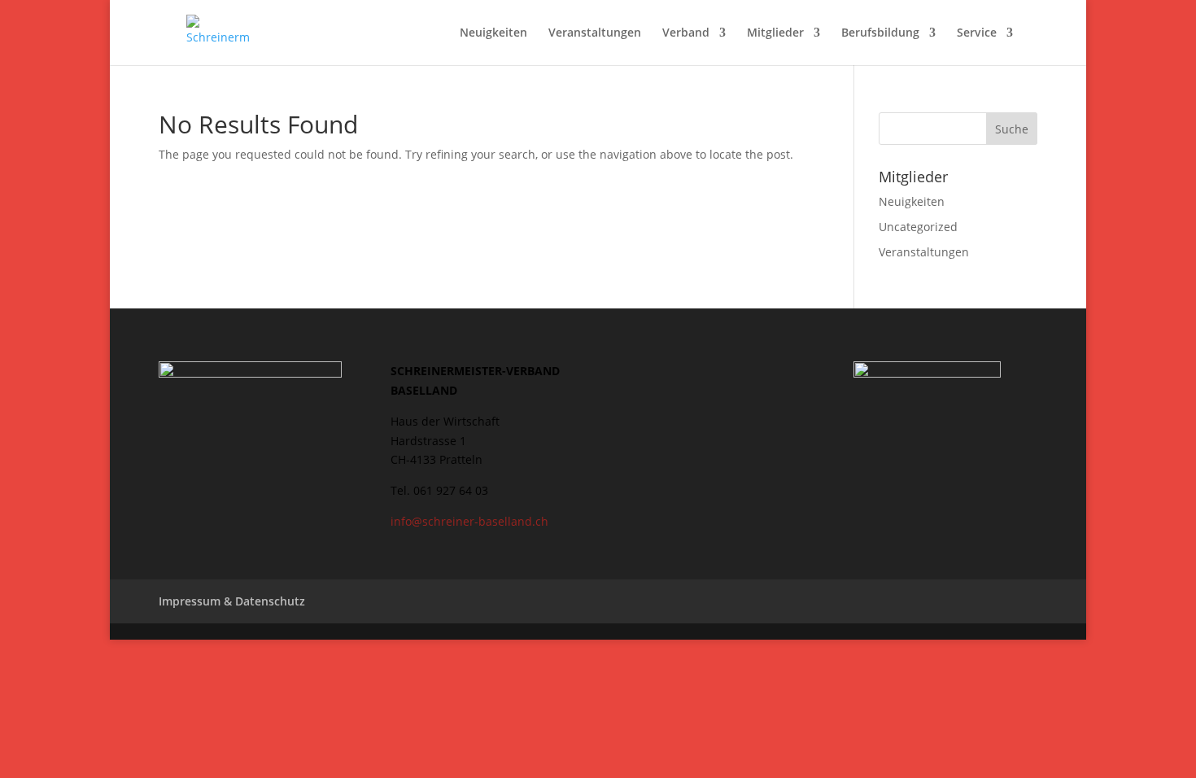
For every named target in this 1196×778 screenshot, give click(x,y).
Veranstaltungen (594, 33)
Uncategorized (918, 226)
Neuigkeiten (493, 33)
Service (977, 33)
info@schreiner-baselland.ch (469, 521)
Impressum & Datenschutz (232, 601)
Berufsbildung (880, 33)
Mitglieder (775, 33)
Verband (685, 33)
